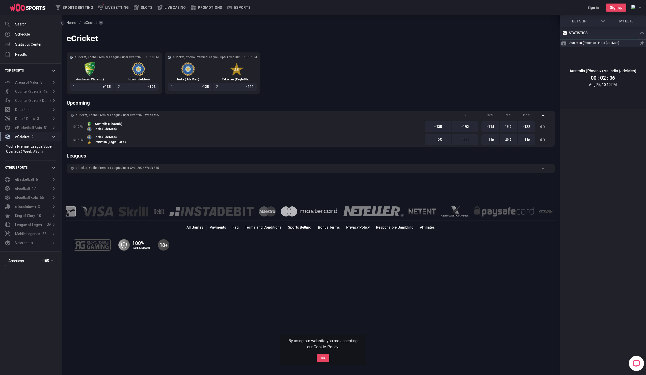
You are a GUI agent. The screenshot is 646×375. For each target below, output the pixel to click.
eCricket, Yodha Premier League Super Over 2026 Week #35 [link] (117, 115)
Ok (323, 358)
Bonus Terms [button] (329, 227)
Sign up (616, 8)
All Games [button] (194, 227)
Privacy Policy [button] (358, 227)
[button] (143, 7)
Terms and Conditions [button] (263, 227)
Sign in (593, 8)
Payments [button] (218, 227)
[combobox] (636, 8)
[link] (27, 8)
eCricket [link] (90, 23)
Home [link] (71, 23)
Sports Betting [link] (299, 227)
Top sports (14, 70)
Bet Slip (579, 21)
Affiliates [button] (427, 227)
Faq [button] (235, 227)
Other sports (16, 167)
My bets (626, 21)
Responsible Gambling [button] (395, 227)
